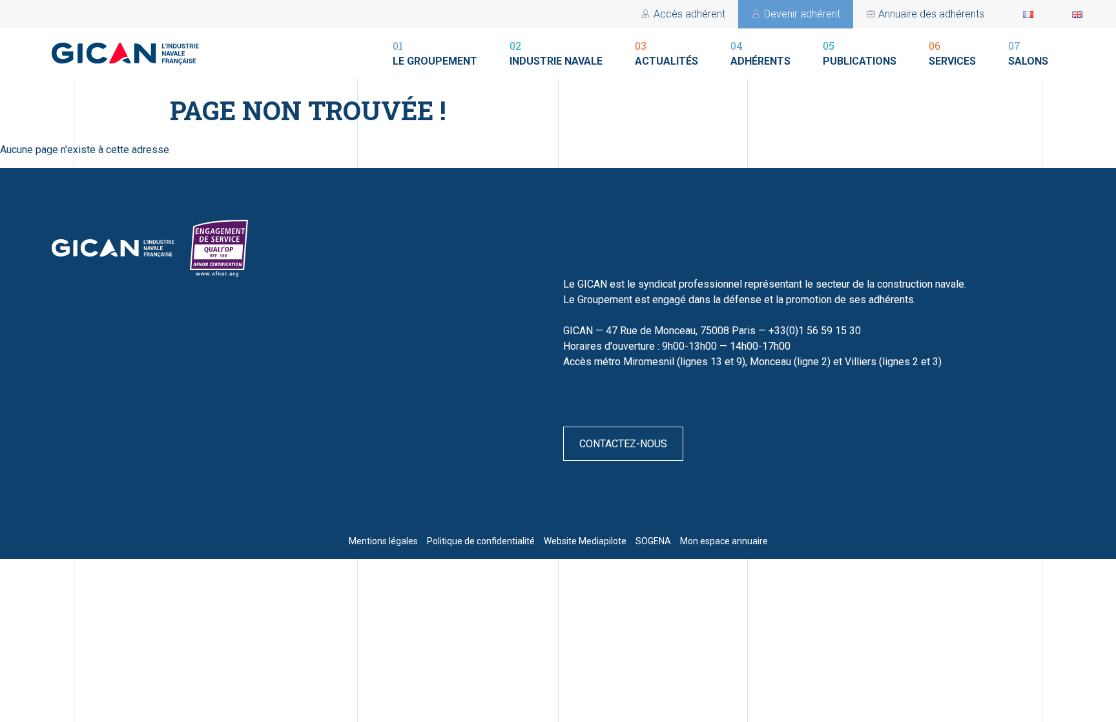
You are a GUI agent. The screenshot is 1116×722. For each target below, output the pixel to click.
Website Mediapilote (585, 541)
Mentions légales (383, 541)
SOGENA (653, 541)
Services (952, 53)
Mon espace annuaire (724, 541)
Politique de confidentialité (481, 541)
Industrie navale (556, 53)
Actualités (666, 53)
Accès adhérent (689, 14)
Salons (1028, 53)
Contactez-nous (623, 444)
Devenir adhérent (802, 14)
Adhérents (760, 53)
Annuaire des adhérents (931, 14)
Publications (859, 53)
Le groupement (435, 53)
